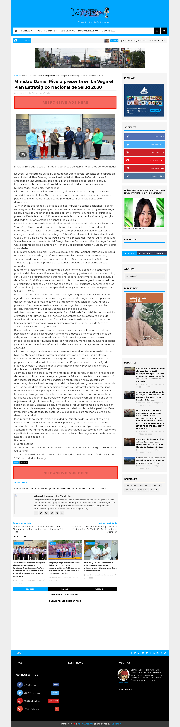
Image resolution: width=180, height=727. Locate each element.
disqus (64, 589)
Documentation (88, 31)
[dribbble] (150, 653)
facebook (99, 589)
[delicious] (165, 653)
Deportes (19, 543)
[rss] (153, 653)
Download (109, 31)
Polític (157, 485)
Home (17, 76)
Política (130, 490)
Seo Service (68, 31)
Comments (159, 253)
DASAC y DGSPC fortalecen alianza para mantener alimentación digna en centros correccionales (100, 566)
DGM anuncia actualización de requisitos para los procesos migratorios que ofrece (150, 460)
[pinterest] (143, 653)
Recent (129, 253)
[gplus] (139, 653)
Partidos (90, 543)
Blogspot (115, 724)
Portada (26, 31)
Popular (144, 253)
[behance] (157, 653)
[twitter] (135, 653)
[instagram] (161, 653)
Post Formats (46, 31)
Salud (24, 76)
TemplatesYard (86, 724)
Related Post (21, 537)
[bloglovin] (146, 653)
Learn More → (124, 683)
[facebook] (131, 653)
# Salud (24, 463)
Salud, (48, 93)
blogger (30, 589)
